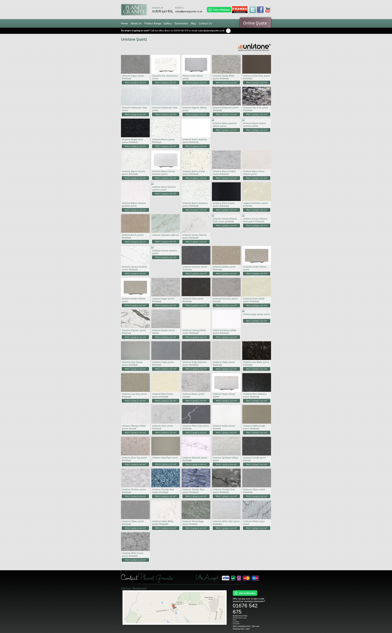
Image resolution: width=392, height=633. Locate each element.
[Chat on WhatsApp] (219, 9)
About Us (136, 23)
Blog (193, 23)
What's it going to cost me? (135, 82)
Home (124, 23)
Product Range (152, 23)
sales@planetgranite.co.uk (188, 11)
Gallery (168, 23)
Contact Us (205, 23)
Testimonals (181, 23)
